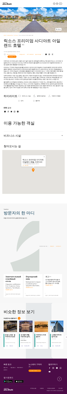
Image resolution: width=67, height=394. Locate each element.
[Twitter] (46, 54)
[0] (57, 4)
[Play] (33, 20)
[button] (60, 4)
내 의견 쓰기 (58, 246)
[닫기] (44, 156)
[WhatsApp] (60, 368)
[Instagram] (49, 54)
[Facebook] (52, 54)
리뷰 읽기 (52, 246)
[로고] (7, 3)
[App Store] (19, 381)
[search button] (54, 4)
